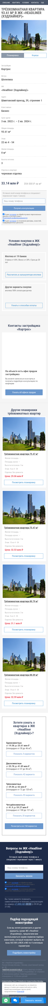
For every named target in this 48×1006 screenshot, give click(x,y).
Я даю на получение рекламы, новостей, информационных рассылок (22, 222)
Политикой (20, 992)
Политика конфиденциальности (14, 997)
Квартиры (16, 3)
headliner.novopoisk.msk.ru (12, 969)
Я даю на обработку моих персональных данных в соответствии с (20, 884)
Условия (25, 3)
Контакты (35, 3)
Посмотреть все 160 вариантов (24, 826)
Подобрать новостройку (24, 952)
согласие (12, 214)
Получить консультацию (24, 208)
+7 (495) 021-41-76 (23, 904)
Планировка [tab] (13, 55)
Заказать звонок (24, 876)
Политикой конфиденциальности (15, 218)
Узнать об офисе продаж (24, 392)
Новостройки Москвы (35, 981)
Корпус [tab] (35, 55)
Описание (6, 3)
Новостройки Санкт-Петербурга (14, 981)
